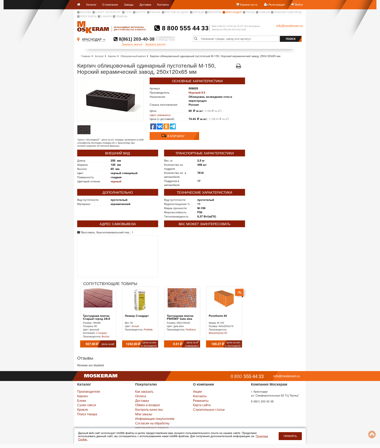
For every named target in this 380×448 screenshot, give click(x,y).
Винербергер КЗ (218, 332)
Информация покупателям (154, 418)
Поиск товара (87, 414)
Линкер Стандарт (137, 315)
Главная (85, 56)
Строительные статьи (209, 409)
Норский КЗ (197, 92)
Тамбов (264, 12)
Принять (290, 436)
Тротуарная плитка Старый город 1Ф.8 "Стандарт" (96, 319)
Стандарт (101, 332)
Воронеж (215, 12)
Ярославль (88, 16)
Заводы (129, 4)
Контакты (163, 4)
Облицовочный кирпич (133, 56)
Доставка (145, 4)
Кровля (82, 409)
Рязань (155, 12)
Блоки (81, 400)
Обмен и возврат (147, 405)
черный (116, 181)
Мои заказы (143, 414)
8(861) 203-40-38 (136, 39)
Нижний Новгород (288, 12)
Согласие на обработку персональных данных (152, 425)
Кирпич (112, 56)
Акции (197, 391)
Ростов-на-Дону (177, 12)
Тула (128, 12)
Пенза (250, 12)
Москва (85, 12)
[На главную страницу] (80, 4)
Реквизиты (201, 400)
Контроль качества (149, 409)
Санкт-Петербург (108, 12)
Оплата (140, 396)
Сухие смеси (86, 405)
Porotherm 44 (218, 315)
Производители (88, 391)
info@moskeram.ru (289, 26)
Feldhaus (191, 329)
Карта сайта (202, 405)
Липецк (198, 12)
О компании (110, 4)
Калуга (141, 12)
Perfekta (148, 329)
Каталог (91, 4)
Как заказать (144, 391)
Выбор (105, 336)
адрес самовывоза (160, 115)
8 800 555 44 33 (184, 28)
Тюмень (122, 16)
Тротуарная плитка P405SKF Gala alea (180, 317)
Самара (106, 16)
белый (135, 326)
